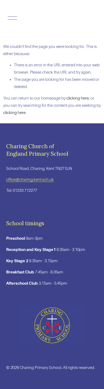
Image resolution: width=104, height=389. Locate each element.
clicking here (77, 98)
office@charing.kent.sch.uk (30, 179)
